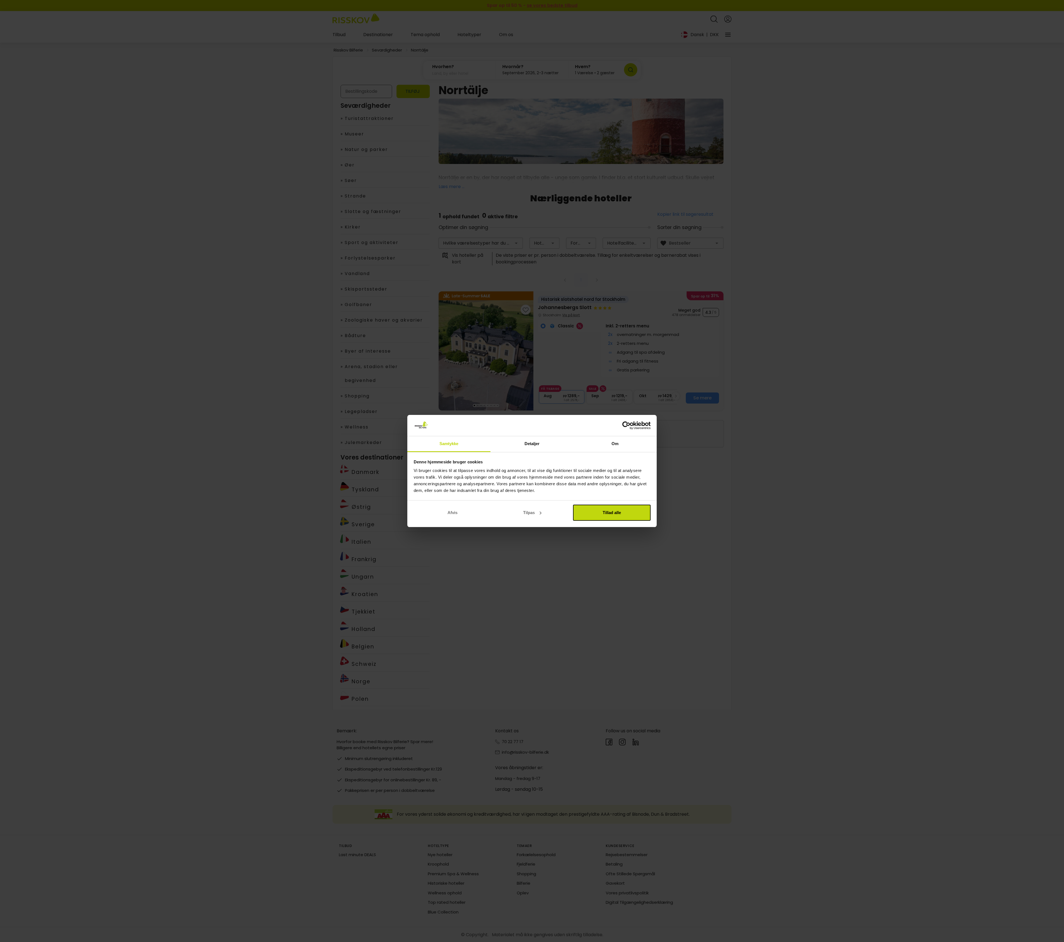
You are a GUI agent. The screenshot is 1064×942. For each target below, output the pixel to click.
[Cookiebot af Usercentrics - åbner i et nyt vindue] (626, 425)
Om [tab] (615, 443)
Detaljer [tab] (532, 443)
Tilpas (529, 512)
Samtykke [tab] (449, 443)
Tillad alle (612, 512)
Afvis (452, 512)
